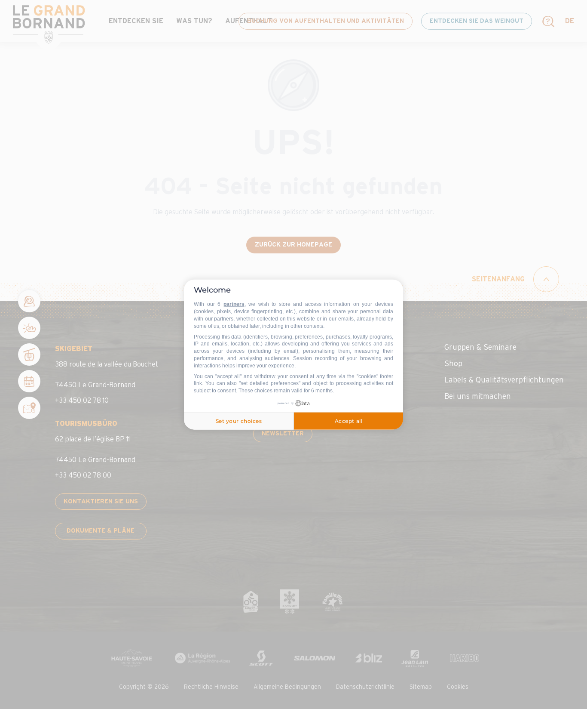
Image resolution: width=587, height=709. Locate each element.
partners (234, 304)
